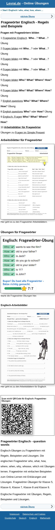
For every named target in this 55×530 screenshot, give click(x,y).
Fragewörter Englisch (15, 38)
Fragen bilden (10, 48)
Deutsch (22, 518)
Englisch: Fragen (12, 116)
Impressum (15, 514)
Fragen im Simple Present (30, 132)
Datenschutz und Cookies (34, 514)
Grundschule (10, 518)
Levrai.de (13, 3)
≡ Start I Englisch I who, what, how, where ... (22, 10)
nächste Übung (27, 16)
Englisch (33, 518)
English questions (13, 100)
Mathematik (45, 518)
